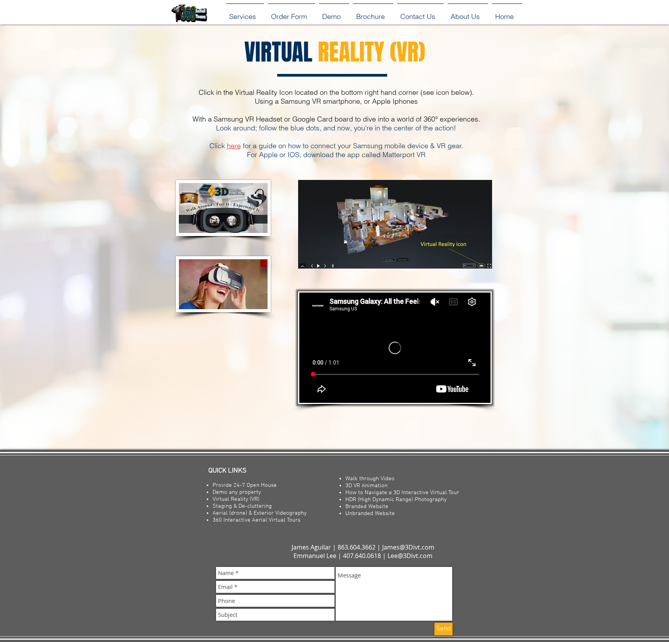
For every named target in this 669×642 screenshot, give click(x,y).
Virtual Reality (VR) (236, 499)
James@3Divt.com (408, 547)
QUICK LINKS (224, 471)
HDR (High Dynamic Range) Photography (396, 499)
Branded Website (366, 506)
